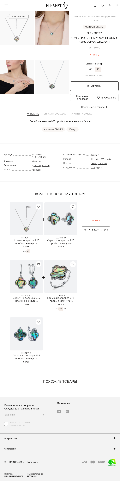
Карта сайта (32, 462)
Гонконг (95, 155)
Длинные (36, 165)
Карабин (36, 170)
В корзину (94, 86)
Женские (36, 161)
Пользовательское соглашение (35, 475)
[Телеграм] (67, 411)
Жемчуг (72, 129)
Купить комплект (96, 229)
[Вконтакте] (59, 411)
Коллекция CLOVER (94, 27)
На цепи (45, 165)
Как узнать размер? (94, 75)
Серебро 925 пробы (101, 159)
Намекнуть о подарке (82, 97)
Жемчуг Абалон (99, 163)
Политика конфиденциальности (13, 475)
